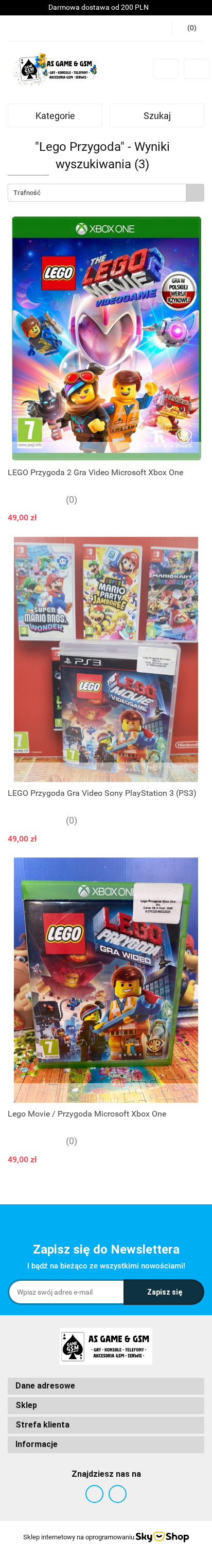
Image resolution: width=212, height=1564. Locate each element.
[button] (106, 1386)
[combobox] (106, 193)
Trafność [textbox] (27, 193)
